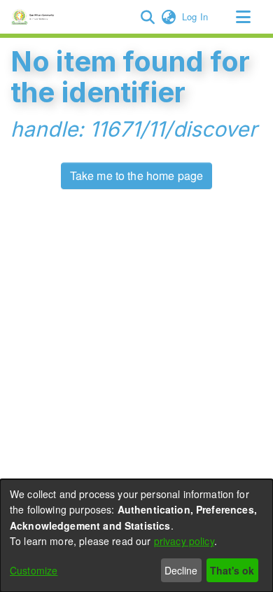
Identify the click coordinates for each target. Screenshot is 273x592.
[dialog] (136, 535)
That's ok (232, 570)
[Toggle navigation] (242, 17)
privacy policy (184, 541)
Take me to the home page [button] (137, 175)
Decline (180, 570)
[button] (147, 16)
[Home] (34, 16)
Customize (33, 570)
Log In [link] (195, 16)
